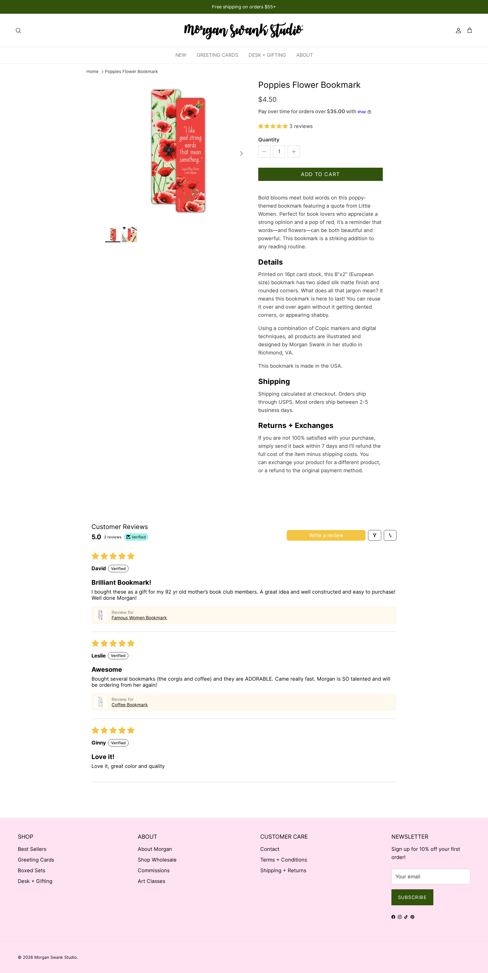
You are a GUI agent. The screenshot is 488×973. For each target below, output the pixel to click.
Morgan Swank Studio (55, 957)
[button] (273, 126)
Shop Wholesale (157, 860)
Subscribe (412, 897)
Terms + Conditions (283, 860)
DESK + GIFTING (267, 55)
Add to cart (320, 174)
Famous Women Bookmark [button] (139, 617)
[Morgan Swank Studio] (244, 30)
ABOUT (304, 55)
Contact (269, 849)
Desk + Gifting (35, 881)
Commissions (154, 870)
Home (92, 71)
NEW (180, 55)
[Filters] (374, 535)
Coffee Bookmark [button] (130, 704)
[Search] (18, 30)
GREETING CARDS (217, 55)
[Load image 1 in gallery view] (176, 151)
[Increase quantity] (294, 151)
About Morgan (155, 849)
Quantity (269, 140)
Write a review (326, 535)
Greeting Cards (36, 860)
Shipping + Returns (283, 870)
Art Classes (151, 881)
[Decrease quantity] (264, 151)
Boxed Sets (31, 870)
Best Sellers (32, 849)
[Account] (457, 30)
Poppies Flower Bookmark (131, 71)
